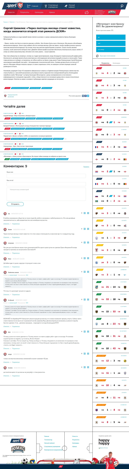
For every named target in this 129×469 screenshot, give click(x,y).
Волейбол (99, 208)
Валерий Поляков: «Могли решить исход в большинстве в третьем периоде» (27, 126)
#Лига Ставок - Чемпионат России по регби (43, 159)
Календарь (75, 443)
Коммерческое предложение (53, 450)
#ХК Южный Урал (58, 118)
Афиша (74, 446)
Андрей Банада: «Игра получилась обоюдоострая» (19, 115)
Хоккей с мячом (101, 355)
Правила (86, 167)
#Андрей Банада (30, 118)
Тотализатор (48, 440)
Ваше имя (10, 172)
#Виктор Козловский (62, 159)
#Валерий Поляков (58, 128)
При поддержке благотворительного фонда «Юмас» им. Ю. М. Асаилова (100, 12)
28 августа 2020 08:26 (8, 123)
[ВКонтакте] (83, 96)
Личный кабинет (49, 443)
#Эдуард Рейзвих (58, 138)
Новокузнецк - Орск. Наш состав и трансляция (18, 146)
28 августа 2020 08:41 (8, 113)
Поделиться (15, 224)
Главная (46, 436)
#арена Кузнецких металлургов (20, 88)
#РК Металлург (15, 159)
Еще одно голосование (107, 56)
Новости (75, 436)
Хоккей (7, 88)
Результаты (75, 440)
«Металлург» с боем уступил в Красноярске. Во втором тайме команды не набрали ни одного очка (35, 156)
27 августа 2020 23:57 (8, 133)
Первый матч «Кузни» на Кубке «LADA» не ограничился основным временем (28, 136)
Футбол (99, 141)
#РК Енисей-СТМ (25, 159)
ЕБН (27, 275)
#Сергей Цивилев (35, 88)
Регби (7, 159)
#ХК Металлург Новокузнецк (44, 118)
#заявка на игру (47, 149)
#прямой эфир (57, 149)
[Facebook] (85, 96)
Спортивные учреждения (52, 446)
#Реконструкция (47, 88)
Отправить (15, 204)
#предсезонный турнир (18, 118)
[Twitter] (88, 96)
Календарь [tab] (116, 63)
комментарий (14, 275)
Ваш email (10, 180)
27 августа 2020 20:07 (8, 154)
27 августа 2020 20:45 (8, 144)
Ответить (6, 224)
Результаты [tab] (105, 63)
